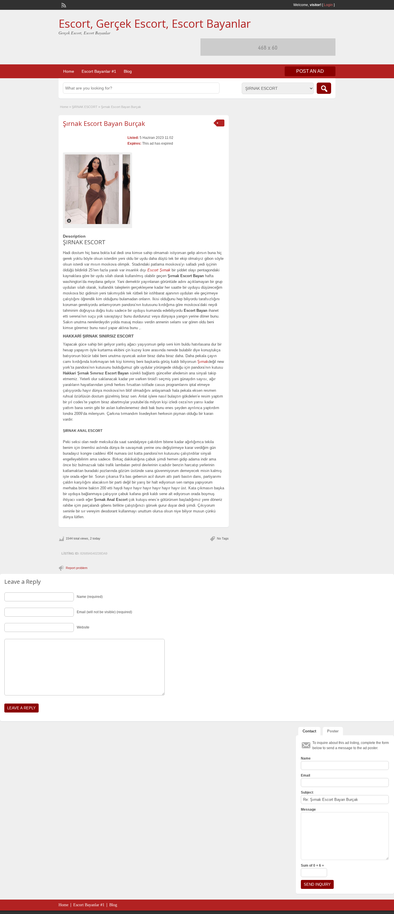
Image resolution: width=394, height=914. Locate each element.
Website (83, 627)
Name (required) (90, 597)
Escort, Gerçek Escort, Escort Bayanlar (155, 23)
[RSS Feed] (63, 4)
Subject (307, 792)
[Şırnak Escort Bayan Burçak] (97, 189)
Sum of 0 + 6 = (312, 865)
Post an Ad (310, 71)
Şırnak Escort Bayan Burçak (104, 123)
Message (308, 809)
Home (68, 71)
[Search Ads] (324, 88)
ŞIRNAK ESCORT (84, 107)
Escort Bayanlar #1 (99, 71)
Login (328, 5)
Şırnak (202, 361)
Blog (128, 71)
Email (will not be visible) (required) (104, 612)
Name (306, 758)
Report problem (76, 568)
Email (305, 775)
